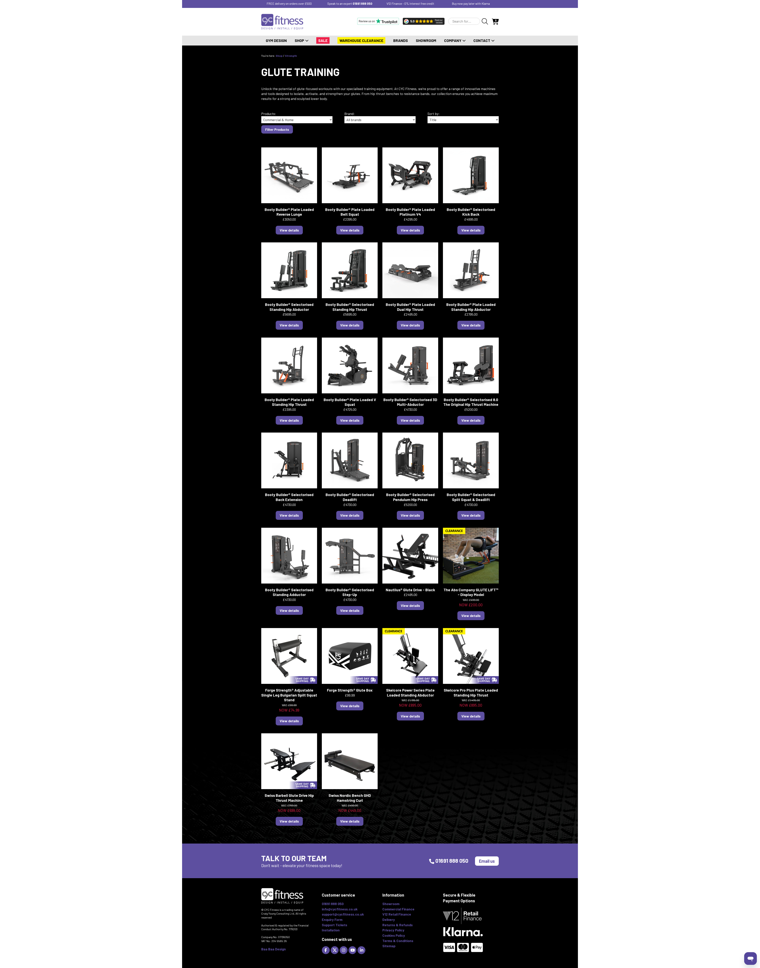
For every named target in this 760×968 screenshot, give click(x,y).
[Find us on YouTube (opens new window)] (353, 949)
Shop (300, 40)
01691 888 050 (362, 3)
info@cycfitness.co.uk (339, 909)
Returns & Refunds (397, 925)
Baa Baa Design (273, 949)
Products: (268, 113)
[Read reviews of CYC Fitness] (424, 21)
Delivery (388, 919)
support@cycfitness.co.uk (343, 914)
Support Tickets (334, 925)
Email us (487, 861)
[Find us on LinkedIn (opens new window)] (361, 949)
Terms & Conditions (397, 941)
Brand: (349, 113)
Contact (482, 40)
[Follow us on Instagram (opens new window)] (344, 949)
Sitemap (388, 946)
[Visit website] (378, 21)
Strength (291, 55)
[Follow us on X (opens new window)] (335, 949)
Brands (400, 40)
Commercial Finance (398, 909)
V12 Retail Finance (396, 914)
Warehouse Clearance (361, 40)
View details (289, 230)
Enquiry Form (332, 919)
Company (453, 40)
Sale (323, 40)
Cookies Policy (393, 935)
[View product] (289, 175)
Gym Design (276, 40)
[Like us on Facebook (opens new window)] (326, 949)
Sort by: (434, 113)
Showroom (426, 40)
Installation (331, 930)
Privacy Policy (393, 930)
